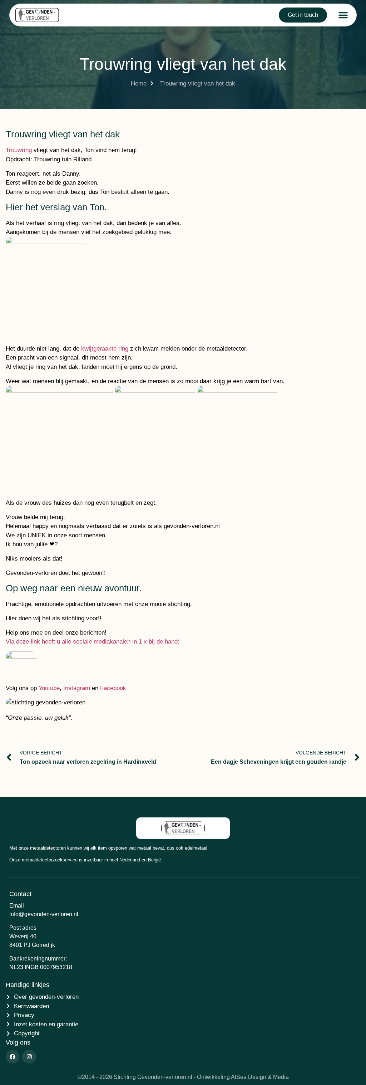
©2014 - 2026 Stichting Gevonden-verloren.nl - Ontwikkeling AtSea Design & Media (183, 1077)
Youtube (49, 688)
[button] (343, 15)
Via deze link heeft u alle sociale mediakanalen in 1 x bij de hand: (92, 641)
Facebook (113, 688)
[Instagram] (29, 1057)
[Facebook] (12, 1057)
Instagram (76, 688)
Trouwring (19, 150)
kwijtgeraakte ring (104, 348)
